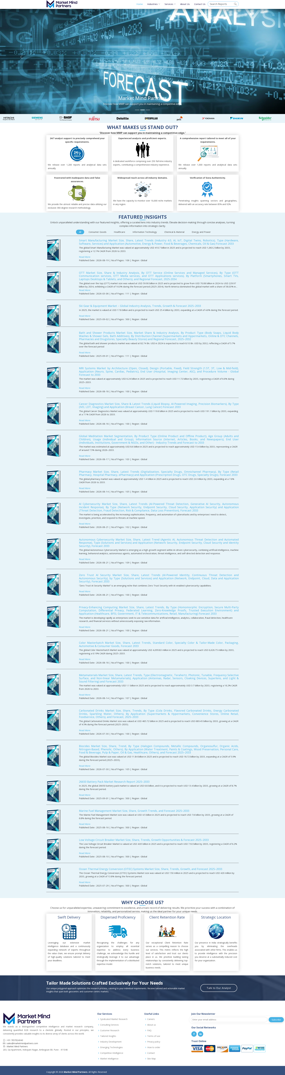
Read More (84, 256)
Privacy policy (153, 1042)
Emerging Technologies (111, 1047)
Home (139, 4)
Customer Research (109, 1030)
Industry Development (111, 1042)
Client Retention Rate (167, 917)
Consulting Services (109, 1025)
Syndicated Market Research (114, 1019)
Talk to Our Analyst (219, 988)
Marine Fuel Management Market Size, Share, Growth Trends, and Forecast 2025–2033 (134, 811)
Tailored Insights (108, 1036)
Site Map (151, 1059)
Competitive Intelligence (111, 1053)
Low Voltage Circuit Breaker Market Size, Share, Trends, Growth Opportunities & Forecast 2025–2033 (144, 840)
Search (235, 4)
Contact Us (199, 4)
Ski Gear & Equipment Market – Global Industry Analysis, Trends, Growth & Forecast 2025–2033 (140, 306)
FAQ (149, 1030)
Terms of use (153, 1036)
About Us (185, 4)
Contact (151, 1053)
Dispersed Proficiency (118, 917)
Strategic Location (216, 917)
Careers (151, 1019)
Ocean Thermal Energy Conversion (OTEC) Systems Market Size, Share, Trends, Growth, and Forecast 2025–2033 (150, 869)
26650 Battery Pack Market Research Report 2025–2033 (114, 781)
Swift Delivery (69, 917)
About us (151, 1025)
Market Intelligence (109, 1059)
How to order (153, 1047)
